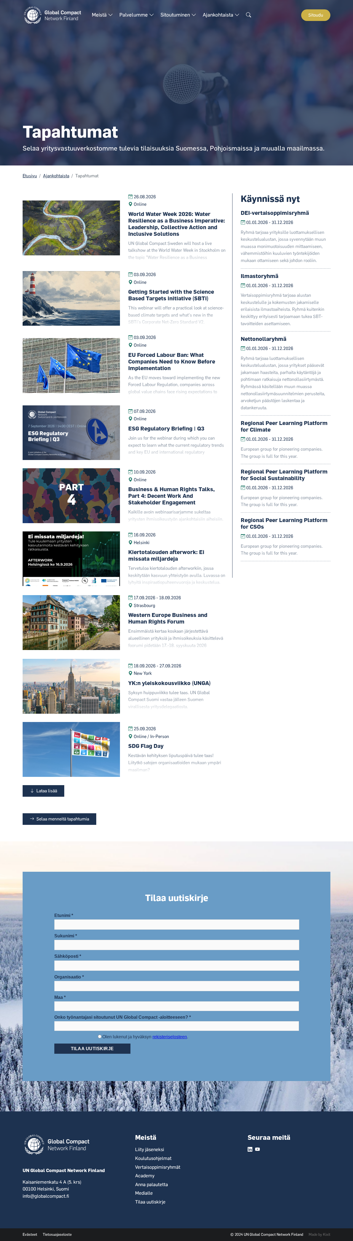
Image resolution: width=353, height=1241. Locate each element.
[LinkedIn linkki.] (250, 1149)
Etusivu (30, 175)
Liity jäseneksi (149, 1149)
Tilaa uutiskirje (150, 1202)
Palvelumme (134, 15)
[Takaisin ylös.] (339, 1227)
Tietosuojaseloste (57, 1234)
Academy (144, 1175)
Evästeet (30, 1234)
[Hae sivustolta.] (248, 15)
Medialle (144, 1193)
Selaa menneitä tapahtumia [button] (62, 819)
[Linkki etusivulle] (54, 15)
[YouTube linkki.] (257, 1149)
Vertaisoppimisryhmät (157, 1167)
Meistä (100, 15)
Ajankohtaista (218, 15)
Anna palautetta (151, 1184)
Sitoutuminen (176, 15)
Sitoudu (315, 15)
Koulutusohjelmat (153, 1158)
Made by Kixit (319, 1234)
